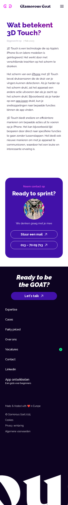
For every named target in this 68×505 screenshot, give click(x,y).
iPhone (36, 74)
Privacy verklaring (14, 425)
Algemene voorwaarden (17, 431)
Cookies (9, 420)
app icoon (22, 101)
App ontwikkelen (17, 379)
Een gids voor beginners (18, 383)
